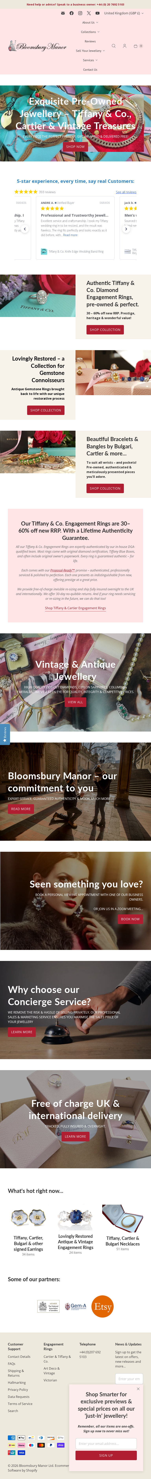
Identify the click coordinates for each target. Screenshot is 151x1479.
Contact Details (19, 1356)
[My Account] (124, 46)
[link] (75, 251)
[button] (25, 229)
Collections (88, 32)
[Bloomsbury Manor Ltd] (37, 46)
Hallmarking (17, 1382)
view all (75, 702)
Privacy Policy (18, 1389)
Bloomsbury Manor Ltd (36, 1465)
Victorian (50, 1380)
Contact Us (90, 69)
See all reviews (126, 192)
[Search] (113, 46)
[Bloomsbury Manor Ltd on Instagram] (80, 13)
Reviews (90, 41)
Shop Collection (105, 330)
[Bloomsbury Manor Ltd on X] (89, 13)
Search (13, 1411)
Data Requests (18, 1397)
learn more (21, 1032)
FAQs (11, 1364)
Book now (130, 919)
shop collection (105, 488)
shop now (75, 147)
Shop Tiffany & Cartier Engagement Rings (75, 608)
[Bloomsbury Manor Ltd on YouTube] (97, 13)
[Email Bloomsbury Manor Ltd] (63, 13)
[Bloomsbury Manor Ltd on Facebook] (71, 13)
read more (21, 809)
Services (88, 60)
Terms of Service (20, 1404)
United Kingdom (122, 13)
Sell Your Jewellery (88, 51)
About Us (88, 22)
